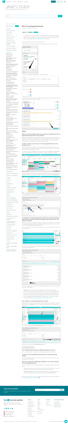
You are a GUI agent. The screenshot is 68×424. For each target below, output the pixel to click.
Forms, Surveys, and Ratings (13, 202)
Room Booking (8, 90)
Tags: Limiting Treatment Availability (12, 104)
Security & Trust (49, 405)
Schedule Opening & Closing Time (11, 110)
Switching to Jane (10, 36)
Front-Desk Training (11, 46)
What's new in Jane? (11, 30)
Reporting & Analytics (32, 411)
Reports (8, 185)
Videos (39, 405)
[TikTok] (10, 408)
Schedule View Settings (10, 158)
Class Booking (8, 62)
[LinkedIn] (6, 408)
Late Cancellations (9, 70)
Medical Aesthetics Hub (10, 149)
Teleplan (9, 228)
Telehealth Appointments (12, 175)
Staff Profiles (10, 208)
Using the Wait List (9, 105)
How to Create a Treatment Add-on (11, 169)
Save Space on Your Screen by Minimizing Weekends (11, 145)
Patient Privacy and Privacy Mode (11, 79)
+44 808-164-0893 (8, 414)
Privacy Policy (17, 421)
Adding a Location (9, 53)
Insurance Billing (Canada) (12, 216)
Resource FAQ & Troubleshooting (11, 155)
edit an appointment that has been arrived (43, 297)
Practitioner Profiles (11, 210)
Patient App (30, 413)
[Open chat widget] (66, 421)
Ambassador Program (57, 405)
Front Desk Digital (41, 409)
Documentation (30, 406)
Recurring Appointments (10, 83)
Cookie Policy (23, 421)
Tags (33, 371)
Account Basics (10, 38)
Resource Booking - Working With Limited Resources (11, 89)
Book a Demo (40, 413)
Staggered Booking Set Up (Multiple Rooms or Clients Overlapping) (12, 99)
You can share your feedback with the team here (30, 377)
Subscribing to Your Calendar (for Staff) (12, 102)
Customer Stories (57, 403)
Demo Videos (9, 32)
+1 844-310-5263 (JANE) (9, 411)
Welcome (8, 28)
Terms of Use (12, 421)
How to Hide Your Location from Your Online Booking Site (12, 123)
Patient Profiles (10, 206)
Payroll (8, 212)
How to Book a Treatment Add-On (11, 165)
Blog (38, 406)
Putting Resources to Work (10, 153)
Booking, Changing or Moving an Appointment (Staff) (11, 58)
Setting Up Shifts (40, 38)
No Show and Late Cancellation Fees (12, 71)
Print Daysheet (8, 80)
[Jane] (4, 1)
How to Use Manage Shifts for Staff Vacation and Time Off (11, 164)
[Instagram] (4, 408)
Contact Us (40, 411)
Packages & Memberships (12, 230)
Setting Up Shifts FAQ (9, 124)
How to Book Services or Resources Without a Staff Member (12, 140)
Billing (8, 181)
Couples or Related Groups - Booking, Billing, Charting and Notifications (12, 65)
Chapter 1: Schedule (9, 142)
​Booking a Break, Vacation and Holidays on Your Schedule (11, 61)
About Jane (48, 401)
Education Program (57, 406)
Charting (9, 179)
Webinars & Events (10, 191)
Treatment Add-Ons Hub (10, 160)
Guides (39, 401)
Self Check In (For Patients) (10, 92)
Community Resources (11, 187)
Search (60, 16)
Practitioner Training (11, 48)
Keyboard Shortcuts (9, 68)
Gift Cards (9, 226)
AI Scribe (8, 177)
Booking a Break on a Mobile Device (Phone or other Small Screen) (12, 148)
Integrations (30, 414)
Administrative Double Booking (11, 130)
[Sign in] (65, 2)
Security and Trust (7, 421)
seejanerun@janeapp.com (10, 416)
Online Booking (10, 171)
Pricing (26, 1)
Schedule (9, 52)
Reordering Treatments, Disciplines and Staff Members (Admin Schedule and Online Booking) (12, 86)
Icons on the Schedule (9, 143)
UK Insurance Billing (11, 224)
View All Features (31, 416)
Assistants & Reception (11, 50)
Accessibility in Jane (9, 120)
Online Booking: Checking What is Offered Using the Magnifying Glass (12, 74)
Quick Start (9, 34)
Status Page (34, 421)
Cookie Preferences (29, 421)
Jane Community (57, 401)
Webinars (39, 403)
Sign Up (16, 26)
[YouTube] (12, 408)
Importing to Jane (10, 40)
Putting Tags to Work (9, 134)
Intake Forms (9, 204)
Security (8, 241)
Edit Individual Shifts (9, 55)
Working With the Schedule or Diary (12, 109)
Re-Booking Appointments (10, 82)
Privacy (8, 193)
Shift (46, 368)
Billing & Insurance (31, 405)
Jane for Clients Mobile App (12, 173)
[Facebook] (8, 408)
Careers (47, 403)
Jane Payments (10, 183)
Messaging (9, 214)
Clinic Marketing (10, 189)
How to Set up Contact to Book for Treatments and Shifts (11, 119)
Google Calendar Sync (9, 161)
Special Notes (8, 101)
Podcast (39, 408)
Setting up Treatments (9, 97)
